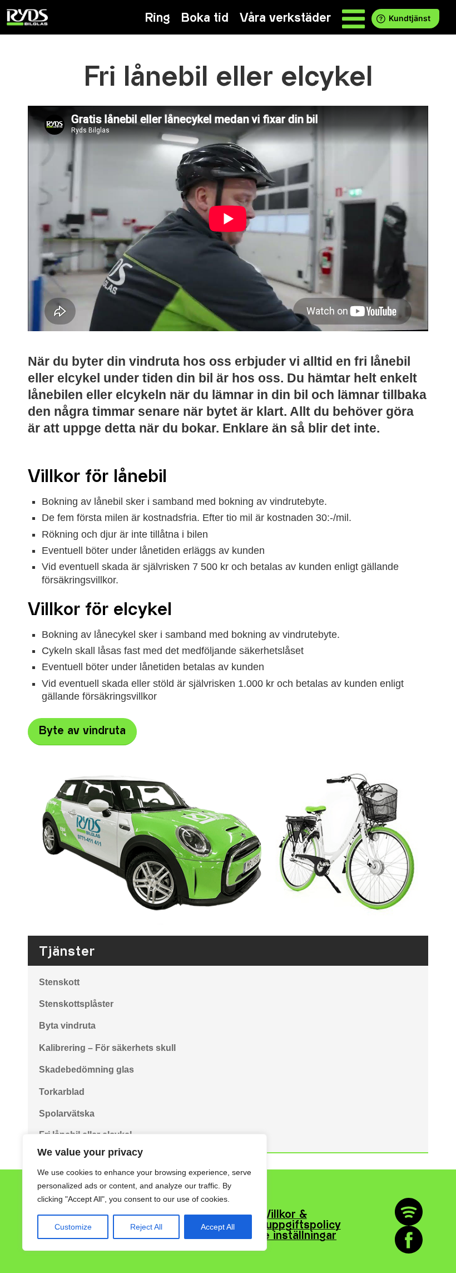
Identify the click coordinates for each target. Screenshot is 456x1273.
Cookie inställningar (284, 1236)
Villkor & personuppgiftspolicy (285, 1220)
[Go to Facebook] (408, 1240)
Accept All (218, 1226)
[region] (144, 1192)
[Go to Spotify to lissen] (408, 1212)
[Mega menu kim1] (353, 18)
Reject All (146, 1226)
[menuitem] (158, 18)
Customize (73, 1226)
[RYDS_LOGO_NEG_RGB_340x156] (26, 17)
